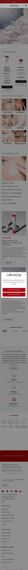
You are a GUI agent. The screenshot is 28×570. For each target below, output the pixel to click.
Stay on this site (14, 294)
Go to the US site (14, 290)
